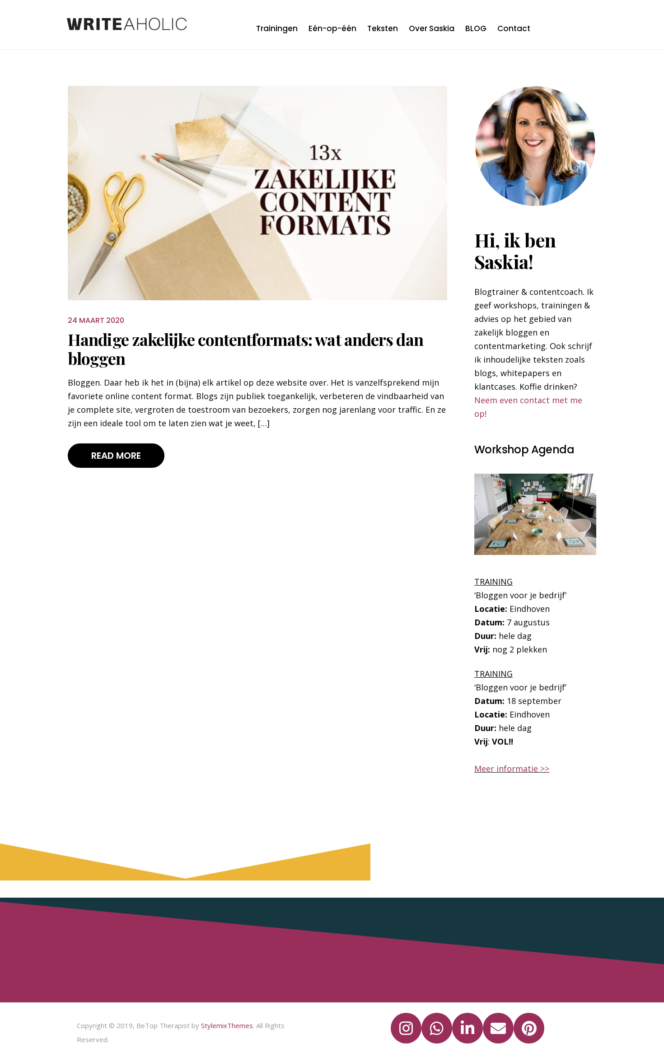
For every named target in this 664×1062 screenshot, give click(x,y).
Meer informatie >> (511, 768)
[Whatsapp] (436, 1028)
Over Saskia (431, 28)
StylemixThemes (227, 1025)
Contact (513, 28)
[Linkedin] (467, 1028)
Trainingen (277, 28)
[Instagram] (406, 1028)
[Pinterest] (529, 1028)
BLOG (475, 28)
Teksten (382, 28)
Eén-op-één (332, 28)
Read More (116, 455)
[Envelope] (498, 1028)
